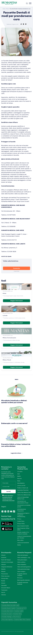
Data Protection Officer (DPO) (23, 529)
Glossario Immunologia (7, 562)
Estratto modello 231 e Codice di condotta (23, 533)
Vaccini (3, 592)
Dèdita (19, 545)
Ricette (3, 580)
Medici (19, 476)
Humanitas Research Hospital (8, 608)
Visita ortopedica (21, 564)
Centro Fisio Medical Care (24, 492)
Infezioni (3, 564)
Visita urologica (21, 571)
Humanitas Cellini (17, 613)
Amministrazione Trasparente (21, 510)
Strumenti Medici (5, 587)
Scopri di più (16, 271)
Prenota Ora (16, 268)
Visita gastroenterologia (23, 569)
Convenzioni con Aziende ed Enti (24, 506)
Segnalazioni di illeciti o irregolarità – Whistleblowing (23, 514)
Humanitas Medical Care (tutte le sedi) (10, 605)
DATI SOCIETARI (20, 631)
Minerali (3, 571)
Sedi (18, 474)
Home (4, 8)
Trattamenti (4, 590)
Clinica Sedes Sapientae (7, 619)
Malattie (3, 569)
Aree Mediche (21, 483)
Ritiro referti (20, 540)
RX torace (19, 577)
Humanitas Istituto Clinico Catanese (22, 619)
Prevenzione (4, 573)
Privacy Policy (21, 523)
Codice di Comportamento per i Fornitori (24, 537)
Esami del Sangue (6, 559)
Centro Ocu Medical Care (24, 494)
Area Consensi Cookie (23, 526)
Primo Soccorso (5, 576)
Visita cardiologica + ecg (23, 557)
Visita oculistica (21, 562)
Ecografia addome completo (22, 574)
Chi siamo (19, 471)
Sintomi (3, 583)
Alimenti (3, 555)
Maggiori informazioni (16, 300)
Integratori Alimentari (6, 566)
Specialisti (4, 585)
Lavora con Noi (21, 485)
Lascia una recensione (23, 542)
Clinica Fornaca (16, 616)
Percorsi (19, 478)
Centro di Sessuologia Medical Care (23, 497)
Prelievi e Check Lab (22, 487)
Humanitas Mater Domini (7, 611)
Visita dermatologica (22, 555)
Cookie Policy (20, 521)
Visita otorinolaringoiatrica (24, 566)
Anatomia (3, 557)
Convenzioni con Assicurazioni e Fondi (22, 502)
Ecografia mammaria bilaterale (22, 583)
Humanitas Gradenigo (6, 616)
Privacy (19, 519)
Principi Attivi (4, 578)
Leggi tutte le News (16, 453)
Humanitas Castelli (18, 611)
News (7, 8)
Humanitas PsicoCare (22, 490)
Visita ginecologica (22, 559)
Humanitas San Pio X (21, 608)
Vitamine (3, 594)
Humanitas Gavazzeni (7, 613)
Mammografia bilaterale (23, 580)
